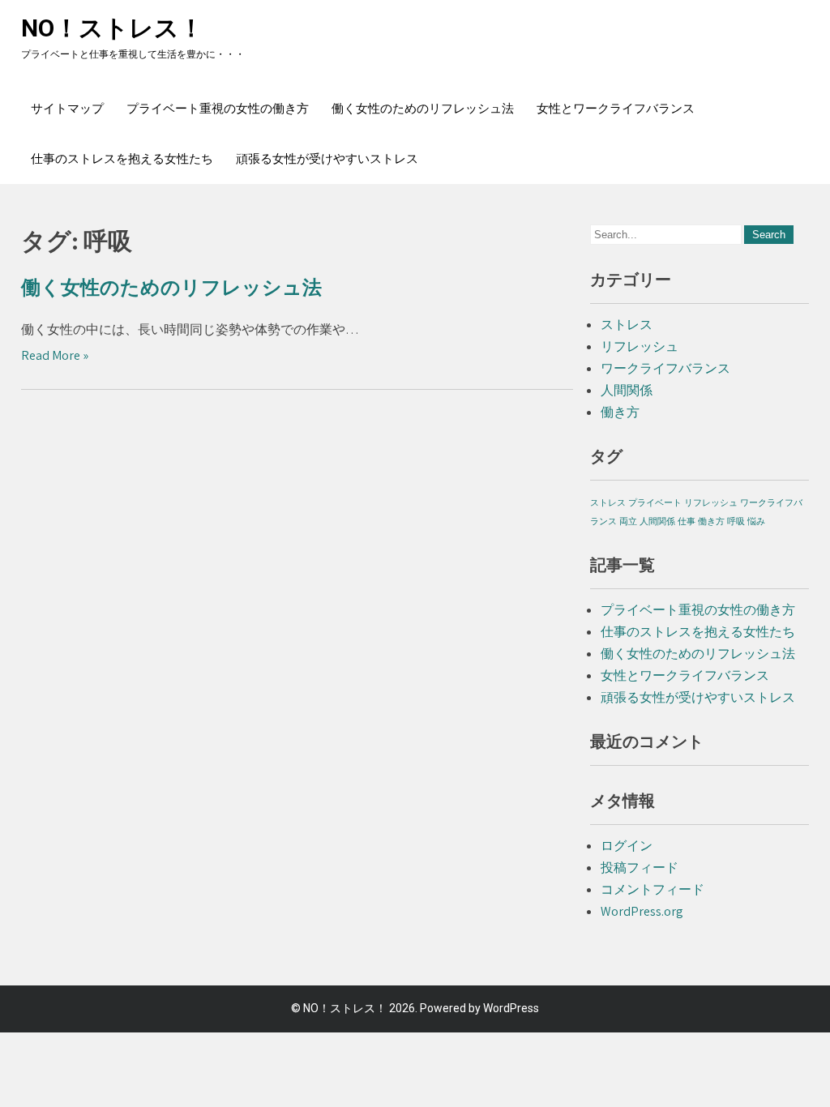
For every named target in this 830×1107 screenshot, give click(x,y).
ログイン (626, 845)
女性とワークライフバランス (616, 108)
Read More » (54, 355)
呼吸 (736, 521)
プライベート (655, 502)
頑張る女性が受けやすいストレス (327, 159)
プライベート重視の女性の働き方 (217, 108)
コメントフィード (652, 889)
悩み (756, 521)
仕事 (686, 521)
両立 (628, 521)
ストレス (626, 324)
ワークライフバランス (665, 368)
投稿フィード (639, 867)
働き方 (620, 412)
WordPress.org (642, 911)
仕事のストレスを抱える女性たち (122, 159)
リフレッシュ (639, 346)
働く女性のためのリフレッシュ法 (423, 108)
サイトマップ (67, 108)
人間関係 (626, 390)
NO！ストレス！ (112, 28)
